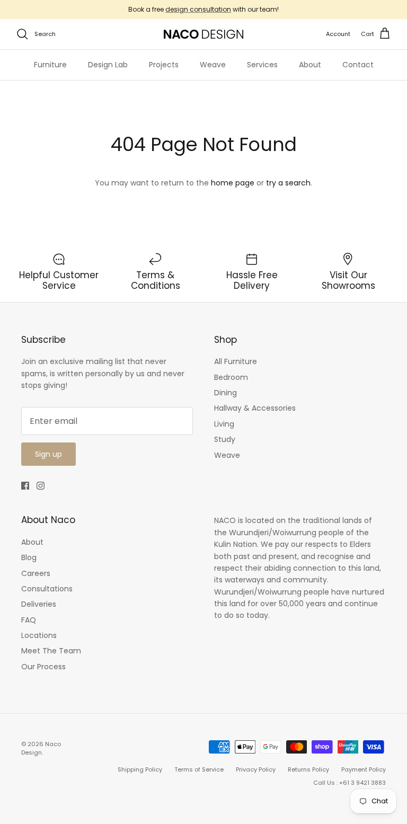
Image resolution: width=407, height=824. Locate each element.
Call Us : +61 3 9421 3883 (349, 782)
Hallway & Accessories (255, 408)
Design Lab (108, 64)
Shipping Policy (140, 769)
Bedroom (231, 377)
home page (232, 183)
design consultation (198, 9)
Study (224, 439)
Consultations (47, 588)
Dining (225, 392)
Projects (164, 64)
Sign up (48, 454)
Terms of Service (199, 769)
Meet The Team (51, 650)
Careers (35, 573)
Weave (213, 64)
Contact (358, 64)
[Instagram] (41, 486)
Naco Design (41, 748)
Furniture (50, 64)
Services (262, 64)
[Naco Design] (203, 34)
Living (224, 424)
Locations (39, 635)
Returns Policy (308, 769)
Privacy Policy (256, 769)
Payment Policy (363, 769)
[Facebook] (25, 486)
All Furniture (235, 361)
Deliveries (38, 604)
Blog (29, 557)
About (310, 64)
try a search (288, 183)
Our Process (43, 666)
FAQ (28, 620)
